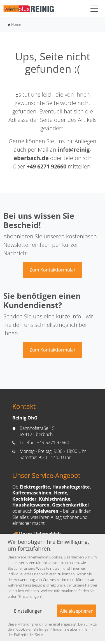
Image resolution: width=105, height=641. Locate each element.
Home (14, 24)
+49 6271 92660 (46, 166)
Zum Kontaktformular (53, 270)
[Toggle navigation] (94, 8)
